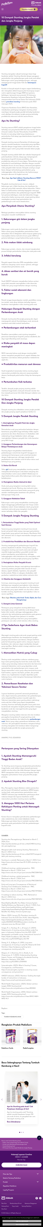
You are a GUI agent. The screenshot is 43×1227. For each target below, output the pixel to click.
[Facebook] (37, 1199)
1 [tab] (19, 1132)
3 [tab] (23, 1132)
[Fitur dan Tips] (37, 1174)
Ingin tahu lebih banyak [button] (22, 1221)
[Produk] (37, 1182)
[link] (11, 1140)
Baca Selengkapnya (13, 1121)
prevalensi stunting (13, 101)
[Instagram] (40, 1199)
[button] (40, 10)
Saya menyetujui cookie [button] (22, 1224)
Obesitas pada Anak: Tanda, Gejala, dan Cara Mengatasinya (25, 598)
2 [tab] (21, 1132)
